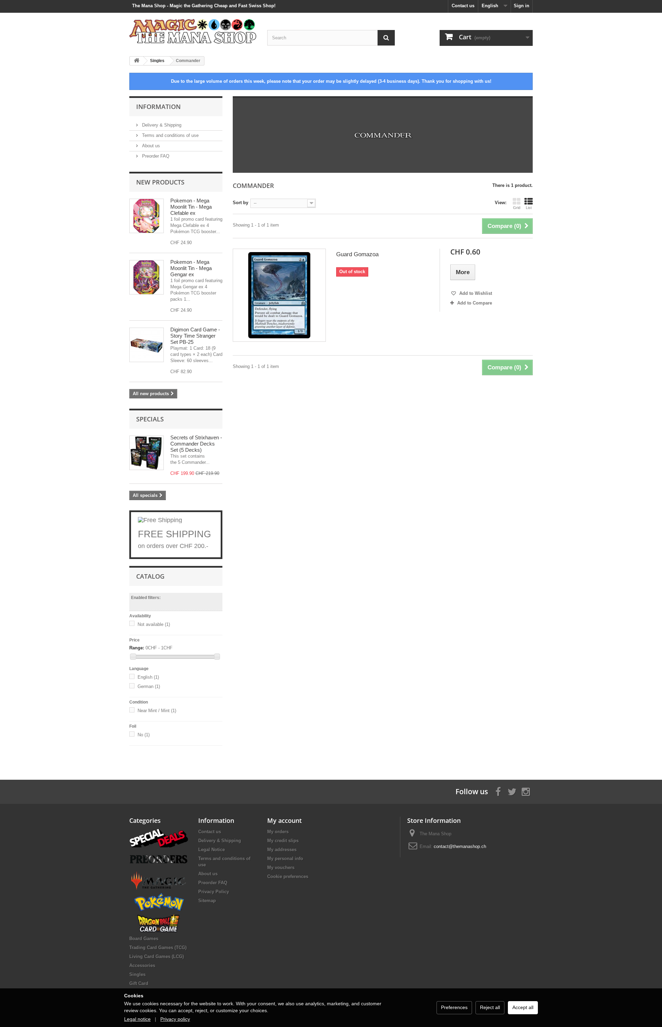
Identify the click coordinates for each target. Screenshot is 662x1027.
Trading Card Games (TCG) (158, 947)
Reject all (490, 1007)
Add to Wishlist (475, 293)
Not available (154, 624)
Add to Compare (474, 303)
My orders (278, 831)
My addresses (282, 849)
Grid (516, 208)
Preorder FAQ (155, 156)
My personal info (285, 858)
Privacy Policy (213, 891)
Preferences (454, 1007)
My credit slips (283, 840)
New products (160, 182)
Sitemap (207, 900)
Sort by (240, 202)
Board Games (143, 938)
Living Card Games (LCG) (156, 956)
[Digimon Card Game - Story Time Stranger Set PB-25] (146, 345)
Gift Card (138, 983)
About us (150, 145)
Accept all (522, 1007)
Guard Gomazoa (357, 254)
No (144, 734)
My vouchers (280, 867)
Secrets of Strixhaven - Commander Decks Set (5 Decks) (196, 444)
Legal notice (137, 1019)
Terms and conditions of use (170, 135)
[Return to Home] (136, 61)
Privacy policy (175, 1019)
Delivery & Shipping (161, 125)
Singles (137, 974)
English (148, 677)
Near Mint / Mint (157, 710)
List (529, 208)
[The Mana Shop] (193, 31)
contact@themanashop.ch (460, 846)
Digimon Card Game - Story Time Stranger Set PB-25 (195, 336)
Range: (136, 647)
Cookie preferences (287, 876)
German (149, 686)
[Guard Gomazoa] (279, 295)
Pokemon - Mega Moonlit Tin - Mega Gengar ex (191, 268)
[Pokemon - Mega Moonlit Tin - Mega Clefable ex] (146, 216)
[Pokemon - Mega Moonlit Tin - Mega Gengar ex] (146, 277)
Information (158, 106)
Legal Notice (211, 849)
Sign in (521, 5)
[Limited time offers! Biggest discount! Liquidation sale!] (158, 837)
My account (284, 820)
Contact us (463, 5)
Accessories (142, 965)
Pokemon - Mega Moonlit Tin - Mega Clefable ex (191, 207)
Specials (150, 419)
